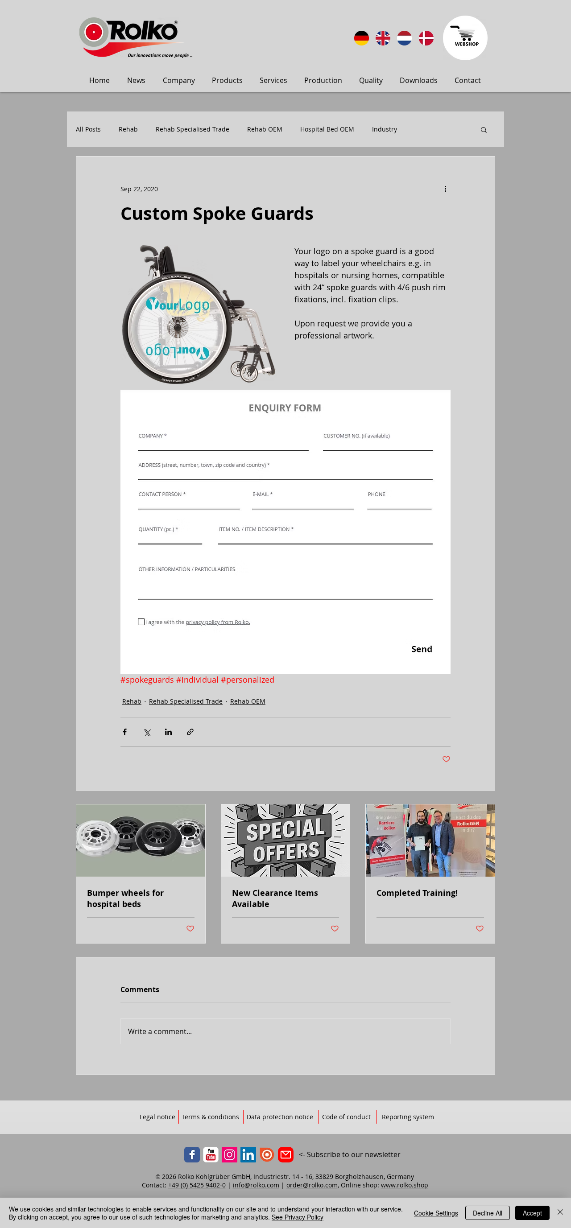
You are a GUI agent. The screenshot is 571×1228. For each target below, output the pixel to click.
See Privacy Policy (297, 1216)
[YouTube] (211, 1154)
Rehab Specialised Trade (192, 129)
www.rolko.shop (404, 1185)
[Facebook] (192, 1154)
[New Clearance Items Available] (285, 840)
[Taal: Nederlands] (404, 38)
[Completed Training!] (430, 840)
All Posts (88, 129)
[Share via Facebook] (124, 732)
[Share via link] (190, 732)
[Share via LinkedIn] (168, 732)
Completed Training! (417, 892)
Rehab (128, 129)
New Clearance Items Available (275, 898)
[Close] (560, 1213)
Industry (384, 129)
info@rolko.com (256, 1185)
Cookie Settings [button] (436, 1212)
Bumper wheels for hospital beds (125, 898)
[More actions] (445, 188)
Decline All (487, 1212)
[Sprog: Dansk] (426, 38)
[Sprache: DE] (361, 38)
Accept (532, 1212)
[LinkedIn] (248, 1154)
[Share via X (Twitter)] (146, 732)
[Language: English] (383, 38)
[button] (484, 129)
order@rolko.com (312, 1185)
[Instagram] (229, 1154)
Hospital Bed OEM (327, 129)
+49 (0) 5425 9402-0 (197, 1185)
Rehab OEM (264, 129)
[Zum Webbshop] (465, 38)
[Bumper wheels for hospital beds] (140, 840)
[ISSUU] (267, 1154)
